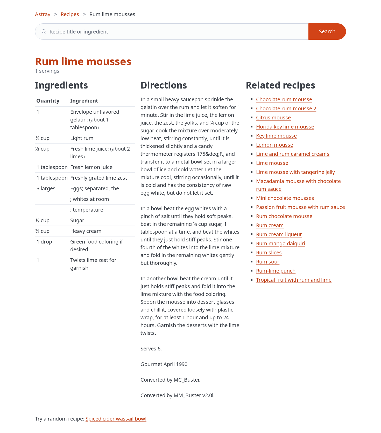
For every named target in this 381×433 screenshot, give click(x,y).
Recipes (70, 14)
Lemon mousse (274, 144)
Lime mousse (272, 162)
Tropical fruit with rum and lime (293, 279)
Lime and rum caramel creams (292, 153)
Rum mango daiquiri (280, 243)
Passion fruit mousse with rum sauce (300, 207)
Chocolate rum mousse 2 (286, 108)
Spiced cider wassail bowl (116, 418)
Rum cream (270, 225)
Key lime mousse (276, 135)
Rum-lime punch (275, 270)
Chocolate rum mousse (284, 99)
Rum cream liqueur (279, 234)
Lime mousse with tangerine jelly (295, 171)
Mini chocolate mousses (285, 197)
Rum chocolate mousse (284, 216)
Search (327, 31)
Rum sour (267, 261)
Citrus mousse (273, 117)
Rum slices (269, 252)
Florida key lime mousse (285, 126)
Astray (42, 14)
